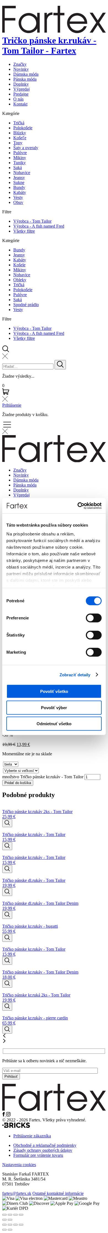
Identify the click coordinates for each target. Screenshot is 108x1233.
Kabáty (19, 192)
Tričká (18, 122)
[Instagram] (8, 1115)
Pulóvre (20, 152)
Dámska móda (25, 74)
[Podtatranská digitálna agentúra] (16, 1126)
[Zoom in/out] (21, 1215)
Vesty (18, 197)
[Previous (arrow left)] (4, 1220)
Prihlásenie (11, 405)
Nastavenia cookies (19, 1164)
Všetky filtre (24, 231)
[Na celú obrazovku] (10, 1225)
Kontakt (20, 104)
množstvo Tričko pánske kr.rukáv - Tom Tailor (42, 776)
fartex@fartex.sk (16, 1193)
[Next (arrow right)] (10, 1220)
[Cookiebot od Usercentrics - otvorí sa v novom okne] (78, 505)
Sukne (18, 182)
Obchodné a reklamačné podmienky (44, 1145)
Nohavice (21, 172)
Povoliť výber (54, 707)
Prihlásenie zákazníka (32, 1136)
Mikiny (19, 157)
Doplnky (21, 84)
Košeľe (19, 137)
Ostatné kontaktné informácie (58, 1193)
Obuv (18, 202)
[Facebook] (4, 1115)
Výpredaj (21, 89)
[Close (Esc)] (4, 1215)
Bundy (19, 187)
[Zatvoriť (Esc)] (21, 1225)
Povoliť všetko (54, 691)
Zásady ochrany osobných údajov (42, 1150)
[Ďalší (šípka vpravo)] (10, 1230)
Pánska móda (25, 79)
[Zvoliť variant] (7, 823)
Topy (17, 142)
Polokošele (22, 127)
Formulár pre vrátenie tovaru (38, 1155)
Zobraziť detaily (75, 674)
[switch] (94, 618)
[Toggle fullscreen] (15, 1215)
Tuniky (19, 162)
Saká (17, 167)
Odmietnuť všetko (54, 723)
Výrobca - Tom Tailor (32, 221)
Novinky (21, 69)
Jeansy (19, 177)
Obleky (19, 279)
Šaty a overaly (25, 147)
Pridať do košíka (17, 783)
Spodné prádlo (26, 304)
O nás (18, 99)
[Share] (10, 1215)
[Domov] (54, 1109)
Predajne (21, 94)
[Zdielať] (15, 1225)
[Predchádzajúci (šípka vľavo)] (4, 1230)
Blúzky (19, 132)
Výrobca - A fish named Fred (38, 226)
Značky (20, 64)
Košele (19, 264)
